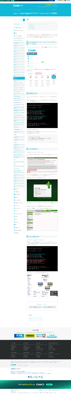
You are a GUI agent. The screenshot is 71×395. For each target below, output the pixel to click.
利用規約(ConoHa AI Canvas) (48, 361)
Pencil (48, 2)
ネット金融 (44, 392)
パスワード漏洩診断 (28, 372)
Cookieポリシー (47, 362)
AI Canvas (44, 2)
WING (29, 2)
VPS (31, 2)
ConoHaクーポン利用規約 (31, 361)
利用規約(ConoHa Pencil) (56, 361)
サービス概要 (54, 362)
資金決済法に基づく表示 (25, 362)
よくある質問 (44, 6)
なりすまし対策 (42, 373)
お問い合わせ (56, 6)
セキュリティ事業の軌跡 (47, 373)
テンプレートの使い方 (37, 9)
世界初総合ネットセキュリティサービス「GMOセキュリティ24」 (18, 372)
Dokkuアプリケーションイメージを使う (35, 317)
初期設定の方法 (31, 25)
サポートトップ (15, 9)
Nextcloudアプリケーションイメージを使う (36, 318)
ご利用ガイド (39, 6)
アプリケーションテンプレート (46, 9)
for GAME (41, 2)
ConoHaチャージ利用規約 (24, 361)
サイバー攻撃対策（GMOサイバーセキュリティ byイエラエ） (23, 373)
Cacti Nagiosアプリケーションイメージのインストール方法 (38, 23)
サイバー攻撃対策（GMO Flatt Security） (35, 373)
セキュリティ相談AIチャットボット (41, 372)
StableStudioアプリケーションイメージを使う (36, 320)
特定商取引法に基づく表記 (18, 362)
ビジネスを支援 (25, 392)
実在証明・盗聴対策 (13, 373)
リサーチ (38, 392)
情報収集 (41, 392)
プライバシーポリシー (42, 362)
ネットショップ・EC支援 (20, 392)
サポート (56, 2)
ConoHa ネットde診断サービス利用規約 (39, 361)
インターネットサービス (13, 392)
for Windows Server (36, 2)
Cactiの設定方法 (31, 26)
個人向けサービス (51, 392)
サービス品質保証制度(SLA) (31, 362)
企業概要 (51, 362)
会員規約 (12, 361)
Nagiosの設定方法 (32, 28)
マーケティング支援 (34, 392)
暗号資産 (47, 392)
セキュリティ (29, 392)
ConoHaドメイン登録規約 (17, 361)
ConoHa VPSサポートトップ (23, 9)
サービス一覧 (52, 2)
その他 (54, 392)
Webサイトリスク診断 (33, 372)
